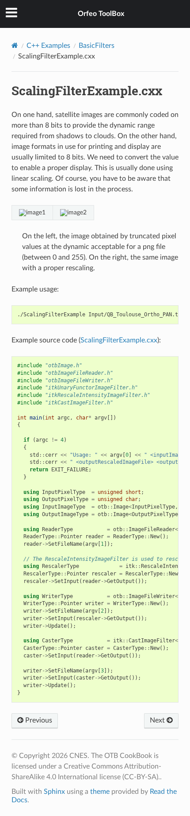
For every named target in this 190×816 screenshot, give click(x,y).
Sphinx (54, 791)
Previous (37, 720)
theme (100, 791)
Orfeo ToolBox (101, 13)
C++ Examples (48, 45)
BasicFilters (96, 45)
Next (158, 720)
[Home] (14, 45)
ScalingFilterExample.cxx (118, 340)
